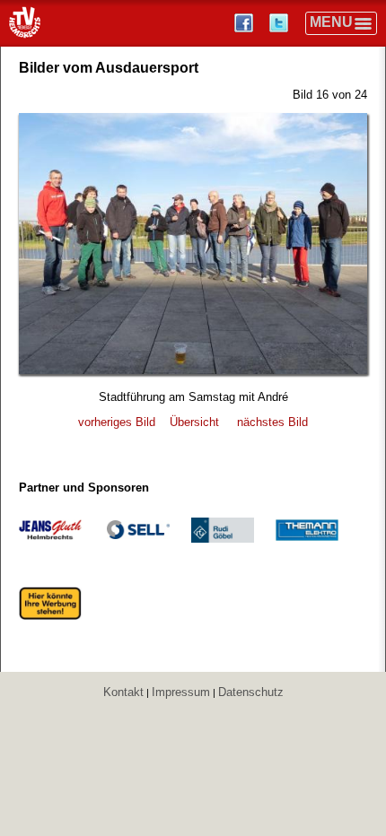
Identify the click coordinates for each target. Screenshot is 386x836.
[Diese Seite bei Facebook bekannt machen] (245, 22)
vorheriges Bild (116, 422)
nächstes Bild (272, 422)
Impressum (181, 692)
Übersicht (194, 422)
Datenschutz (251, 692)
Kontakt (123, 692)
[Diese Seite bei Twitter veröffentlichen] (280, 22)
